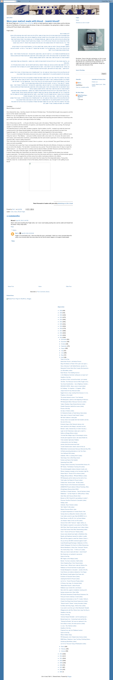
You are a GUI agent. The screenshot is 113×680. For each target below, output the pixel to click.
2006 (61, 669)
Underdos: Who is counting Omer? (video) (71, 455)
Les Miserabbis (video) (66, 370)
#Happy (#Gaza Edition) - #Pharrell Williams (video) (74, 475)
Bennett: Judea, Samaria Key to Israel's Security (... (74, 428)
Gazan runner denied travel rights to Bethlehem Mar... (74, 534)
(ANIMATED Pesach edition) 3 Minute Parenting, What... (75, 487)
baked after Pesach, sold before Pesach (71, 361)
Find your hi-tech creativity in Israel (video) (71, 596)
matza (15, 211)
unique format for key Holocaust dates (70, 390)
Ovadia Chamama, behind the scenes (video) (72, 406)
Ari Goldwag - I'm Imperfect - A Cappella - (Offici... (73, 388)
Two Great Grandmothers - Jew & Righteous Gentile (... (75, 384)
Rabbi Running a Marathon (82, 96)
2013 (61, 654)
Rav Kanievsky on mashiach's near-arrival (71, 554)
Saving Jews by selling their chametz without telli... (74, 514)
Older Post (69, 286)
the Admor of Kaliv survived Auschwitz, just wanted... (74, 379)
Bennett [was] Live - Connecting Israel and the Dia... (74, 619)
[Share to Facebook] (31, 209)
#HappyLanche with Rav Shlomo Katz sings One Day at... (75, 610)
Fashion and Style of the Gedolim (69, 460)
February (63, 649)
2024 (61, 315)
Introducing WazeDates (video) (68, 641)
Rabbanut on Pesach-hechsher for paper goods (73, 567)
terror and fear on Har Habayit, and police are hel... (74, 426)
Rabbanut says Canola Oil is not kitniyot (71, 587)
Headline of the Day (66, 377)
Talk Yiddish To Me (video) (67, 507)
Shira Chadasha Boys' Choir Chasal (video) (72, 563)
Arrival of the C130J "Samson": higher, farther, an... (74, 522)
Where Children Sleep (66, 634)
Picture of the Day (65, 408)
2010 (61, 660)
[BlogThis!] (28, 209)
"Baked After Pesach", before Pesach (70, 585)
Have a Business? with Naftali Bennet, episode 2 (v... (74, 366)
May (62, 355)
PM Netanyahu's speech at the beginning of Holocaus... (75, 399)
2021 (61, 321)
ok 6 (79, 98)
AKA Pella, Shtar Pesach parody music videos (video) (74, 527)
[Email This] (26, 209)
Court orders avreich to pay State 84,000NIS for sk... (74, 516)
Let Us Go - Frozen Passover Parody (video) (72, 581)
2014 (61, 337)
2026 (61, 310)
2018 (61, 328)
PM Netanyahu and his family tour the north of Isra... (74, 478)
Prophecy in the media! (66, 395)
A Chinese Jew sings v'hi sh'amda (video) (71, 583)
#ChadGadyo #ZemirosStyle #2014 (69, 489)
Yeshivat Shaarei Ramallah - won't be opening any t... (74, 617)
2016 (61, 333)
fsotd (12, 211)
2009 (61, 662)
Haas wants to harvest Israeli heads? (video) (72, 415)
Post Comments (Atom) (43, 291)
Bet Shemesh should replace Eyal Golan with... (73, 574)
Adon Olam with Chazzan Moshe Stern (71, 496)
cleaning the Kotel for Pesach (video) (70, 578)
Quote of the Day (65, 556)
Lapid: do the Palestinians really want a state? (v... (74, 431)
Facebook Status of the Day (26, 23)
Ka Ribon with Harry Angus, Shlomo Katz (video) (73, 605)
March (63, 646)
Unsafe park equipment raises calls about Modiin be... (74, 437)
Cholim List (95, 82)
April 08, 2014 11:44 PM (22, 220)
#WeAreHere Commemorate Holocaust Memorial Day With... (76, 449)
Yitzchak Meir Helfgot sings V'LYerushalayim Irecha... (74, 435)
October (63, 344)
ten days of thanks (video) (67, 410)
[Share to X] (30, 209)
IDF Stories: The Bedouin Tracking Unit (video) (73, 466)
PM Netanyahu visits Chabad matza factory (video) (74, 637)
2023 (61, 317)
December (64, 339)
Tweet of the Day (65, 359)
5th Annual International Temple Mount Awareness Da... (75, 594)
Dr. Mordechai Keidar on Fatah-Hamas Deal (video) (74, 413)
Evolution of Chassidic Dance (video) (70, 576)
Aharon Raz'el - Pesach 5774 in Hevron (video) (72, 473)
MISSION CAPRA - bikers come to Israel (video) (73, 386)
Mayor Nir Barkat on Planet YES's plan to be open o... (74, 363)
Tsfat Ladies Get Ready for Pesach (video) (71, 480)
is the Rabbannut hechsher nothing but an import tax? (74, 375)
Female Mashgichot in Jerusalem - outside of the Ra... (74, 569)
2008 (61, 665)
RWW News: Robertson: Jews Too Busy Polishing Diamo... (76, 639)
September (64, 346)
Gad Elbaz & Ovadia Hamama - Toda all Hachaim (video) (75, 491)
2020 (61, 324)
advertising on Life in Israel (65, 203)
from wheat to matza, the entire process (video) (73, 623)
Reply (12, 226)
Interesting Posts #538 (66, 462)
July (62, 350)
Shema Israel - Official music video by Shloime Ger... (74, 565)
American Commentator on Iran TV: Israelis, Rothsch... (75, 599)
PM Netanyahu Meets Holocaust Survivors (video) (73, 401)
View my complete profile (82, 87)
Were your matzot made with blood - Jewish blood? (74, 552)
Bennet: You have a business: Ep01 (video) (72, 561)
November (64, 341)
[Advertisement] (39, 276)
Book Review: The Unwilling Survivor (70, 372)
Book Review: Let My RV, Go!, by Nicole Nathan (73, 518)
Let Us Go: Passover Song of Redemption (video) (73, 643)
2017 (61, 330)
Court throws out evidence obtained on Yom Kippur (74, 572)
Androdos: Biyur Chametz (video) (69, 505)
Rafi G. (14, 209)
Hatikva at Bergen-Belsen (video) (69, 433)
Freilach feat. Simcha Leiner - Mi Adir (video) (72, 482)
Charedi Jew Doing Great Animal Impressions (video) (74, 601)
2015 (61, 335)
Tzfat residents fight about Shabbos (70, 440)
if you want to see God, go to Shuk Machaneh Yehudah (75, 608)
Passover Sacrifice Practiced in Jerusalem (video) (73, 500)
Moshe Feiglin (21, 211)
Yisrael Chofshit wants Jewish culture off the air (73, 446)
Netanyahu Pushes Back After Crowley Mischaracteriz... (75, 368)
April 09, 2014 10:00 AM (28, 233)
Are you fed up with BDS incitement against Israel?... (74, 540)
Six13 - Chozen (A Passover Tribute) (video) (72, 531)
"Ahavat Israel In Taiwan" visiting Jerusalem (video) (74, 603)
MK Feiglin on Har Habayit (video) (69, 558)
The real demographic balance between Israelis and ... (74, 469)
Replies (14, 230)
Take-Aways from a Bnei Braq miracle (70, 458)
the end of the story (66, 422)
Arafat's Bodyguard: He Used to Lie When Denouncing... (75, 545)
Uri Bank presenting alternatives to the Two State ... (74, 451)
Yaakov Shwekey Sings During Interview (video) (73, 404)
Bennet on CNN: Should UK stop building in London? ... (75, 498)
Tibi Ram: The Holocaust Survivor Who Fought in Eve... (75, 381)
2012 (61, 656)
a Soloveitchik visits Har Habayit (69, 442)
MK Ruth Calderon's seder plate (69, 417)
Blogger (69, 676)
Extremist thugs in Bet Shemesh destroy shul (72, 424)
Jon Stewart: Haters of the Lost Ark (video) (71, 520)
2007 (61, 667)
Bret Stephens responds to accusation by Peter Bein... (75, 525)
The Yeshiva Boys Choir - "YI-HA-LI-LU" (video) (73, 549)
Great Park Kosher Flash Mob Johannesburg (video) (74, 529)
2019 (61, 326)
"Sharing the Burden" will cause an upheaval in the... (74, 621)
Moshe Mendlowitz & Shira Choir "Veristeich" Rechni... (75, 547)
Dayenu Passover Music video (68, 509)
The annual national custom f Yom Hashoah (72, 397)
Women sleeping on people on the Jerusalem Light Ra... (75, 471)
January (63, 651)
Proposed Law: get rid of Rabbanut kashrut (71, 630)
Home (39, 286)
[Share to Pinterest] (33, 209)
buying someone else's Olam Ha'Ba (70, 592)
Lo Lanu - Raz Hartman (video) (68, 626)
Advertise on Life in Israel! (82, 22)
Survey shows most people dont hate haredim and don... (75, 419)
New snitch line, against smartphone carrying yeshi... (74, 590)
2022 (61, 319)
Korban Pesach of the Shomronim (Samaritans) (73, 484)
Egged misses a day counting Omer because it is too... (75, 393)
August (63, 348)
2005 (61, 671)
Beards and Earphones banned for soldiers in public (74, 536)
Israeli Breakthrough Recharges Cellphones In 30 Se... (74, 543)
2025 (61, 312)
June (62, 353)
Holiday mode (64, 502)
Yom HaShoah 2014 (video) (68, 453)
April (62, 357)
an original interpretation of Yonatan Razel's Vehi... (73, 511)
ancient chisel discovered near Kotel (70, 444)
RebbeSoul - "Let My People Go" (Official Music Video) (75, 493)
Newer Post (11, 286)
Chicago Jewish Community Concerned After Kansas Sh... (75, 464)
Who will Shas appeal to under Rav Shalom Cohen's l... (75, 538)
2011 (61, 658)
